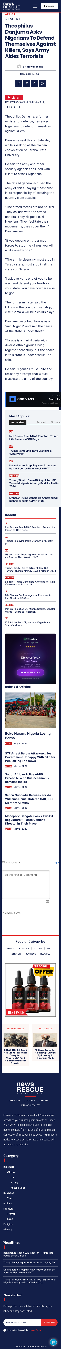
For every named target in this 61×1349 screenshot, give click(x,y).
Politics (14, 475)
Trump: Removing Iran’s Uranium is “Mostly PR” (30, 452)
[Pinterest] (34, 83)
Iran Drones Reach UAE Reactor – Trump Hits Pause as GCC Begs (33, 437)
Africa (10, 14)
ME (11, 431)
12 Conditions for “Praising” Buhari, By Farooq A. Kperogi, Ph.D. (45, 1054)
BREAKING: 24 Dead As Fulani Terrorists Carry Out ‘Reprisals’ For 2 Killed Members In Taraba (15, 1057)
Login (55, 862)
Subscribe (49, 1322)
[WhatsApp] (42, 83)
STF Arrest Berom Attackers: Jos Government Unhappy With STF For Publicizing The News (30, 757)
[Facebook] (18, 83)
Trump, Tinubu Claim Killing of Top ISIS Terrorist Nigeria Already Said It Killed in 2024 (33, 483)
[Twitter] (26, 83)
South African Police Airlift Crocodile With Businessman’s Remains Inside (27, 778)
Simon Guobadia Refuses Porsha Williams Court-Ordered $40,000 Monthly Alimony (29, 798)
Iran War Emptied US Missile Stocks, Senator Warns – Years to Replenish (30, 610)
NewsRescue (35, 66)
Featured (41, 422)
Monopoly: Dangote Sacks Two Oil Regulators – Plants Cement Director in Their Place (29, 819)
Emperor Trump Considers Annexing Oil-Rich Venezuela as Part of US (34, 499)
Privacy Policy (35, 1330)
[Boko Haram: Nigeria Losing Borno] (30, 710)
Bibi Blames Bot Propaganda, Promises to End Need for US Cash (28, 596)
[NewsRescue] (11, 6)
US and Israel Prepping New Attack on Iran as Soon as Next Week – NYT (32, 467)
